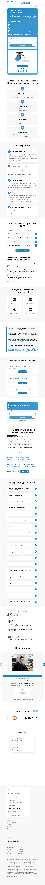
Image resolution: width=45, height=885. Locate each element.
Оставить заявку (24, 471)
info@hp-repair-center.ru (19, 744)
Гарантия (34, 80)
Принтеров (9, 853)
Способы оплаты (11, 837)
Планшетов (20, 853)
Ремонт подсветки (26, 350)
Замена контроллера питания (25, 349)
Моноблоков (20, 849)
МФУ (8, 851)
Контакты (9, 824)
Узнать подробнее (22, 371)
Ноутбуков (20, 845)
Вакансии (9, 826)
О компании (10, 828)
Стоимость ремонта (11, 820)
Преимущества (11, 80)
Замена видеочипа (11, 351)
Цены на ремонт (22, 65)
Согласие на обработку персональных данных (17, 835)
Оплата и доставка (11, 822)
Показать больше (22, 318)
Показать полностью (11, 281)
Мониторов (20, 851)
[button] (44, 664)
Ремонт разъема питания (21, 351)
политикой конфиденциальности (31, 47)
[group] (14, 719)
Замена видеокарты (30, 351)
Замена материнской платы (13, 349)
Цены (27, 80)
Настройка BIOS (34, 350)
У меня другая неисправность (23, 250)
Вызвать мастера (23, 675)
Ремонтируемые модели (12, 830)
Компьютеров (10, 847)
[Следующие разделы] (37, 80)
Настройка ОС (20, 350)
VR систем (20, 847)
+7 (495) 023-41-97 (25, 2)
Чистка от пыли (13, 350)
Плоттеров (9, 849)
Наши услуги (10, 833)
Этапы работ (20, 80)
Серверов (9, 845)
